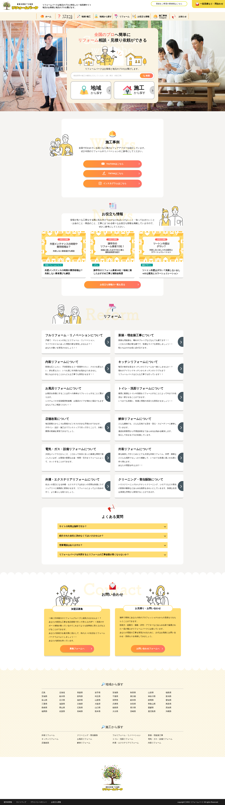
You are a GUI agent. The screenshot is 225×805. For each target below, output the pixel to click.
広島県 (80, 708)
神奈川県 (152, 696)
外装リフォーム (48, 735)
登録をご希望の (169, 4)
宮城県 (115, 693)
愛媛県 (151, 708)
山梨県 (97, 700)
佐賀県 (62, 711)
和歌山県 (152, 704)
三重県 (44, 704)
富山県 (44, 700)
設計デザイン (146, 265)
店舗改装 (45, 743)
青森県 (80, 693)
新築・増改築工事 (155, 735)
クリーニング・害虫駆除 (87, 735)
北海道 (62, 693)
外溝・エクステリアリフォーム (125, 743)
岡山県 (62, 708)
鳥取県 (168, 704)
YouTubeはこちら (115, 164)
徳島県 (115, 708)
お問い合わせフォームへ (148, 648)
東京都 (133, 696)
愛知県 (168, 700)
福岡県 (44, 711)
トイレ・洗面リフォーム (122, 739)
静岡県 (151, 700)
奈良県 (133, 704)
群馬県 (80, 696)
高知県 (168, 708)
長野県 (115, 700)
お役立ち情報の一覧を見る (112, 284)
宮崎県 (133, 711)
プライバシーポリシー (38, 802)
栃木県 (62, 696)
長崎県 (80, 711)
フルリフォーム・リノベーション (126, 735)
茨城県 (44, 696)
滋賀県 (62, 704)
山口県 (97, 708)
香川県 (133, 708)
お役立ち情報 (56, 802)
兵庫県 (115, 704)
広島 (43, 693)
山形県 (151, 693)
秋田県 (133, 693)
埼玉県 (97, 696)
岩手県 (97, 693)
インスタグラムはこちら (114, 183)
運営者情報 (8, 802)
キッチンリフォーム (50, 739)
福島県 (168, 693)
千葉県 (115, 696)
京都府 (80, 704)
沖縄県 (168, 711)
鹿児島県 (152, 711)
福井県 (80, 700)
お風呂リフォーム (84, 739)
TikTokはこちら (115, 173)
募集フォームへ (77, 648)
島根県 (44, 708)
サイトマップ (21, 802)
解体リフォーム (83, 743)
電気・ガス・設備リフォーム (160, 739)
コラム (96, 265)
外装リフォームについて (53, 265)
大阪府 (97, 704)
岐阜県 (133, 700)
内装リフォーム (154, 743)
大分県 (115, 711)
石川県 (62, 700)
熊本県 (97, 711)
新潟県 (168, 696)
